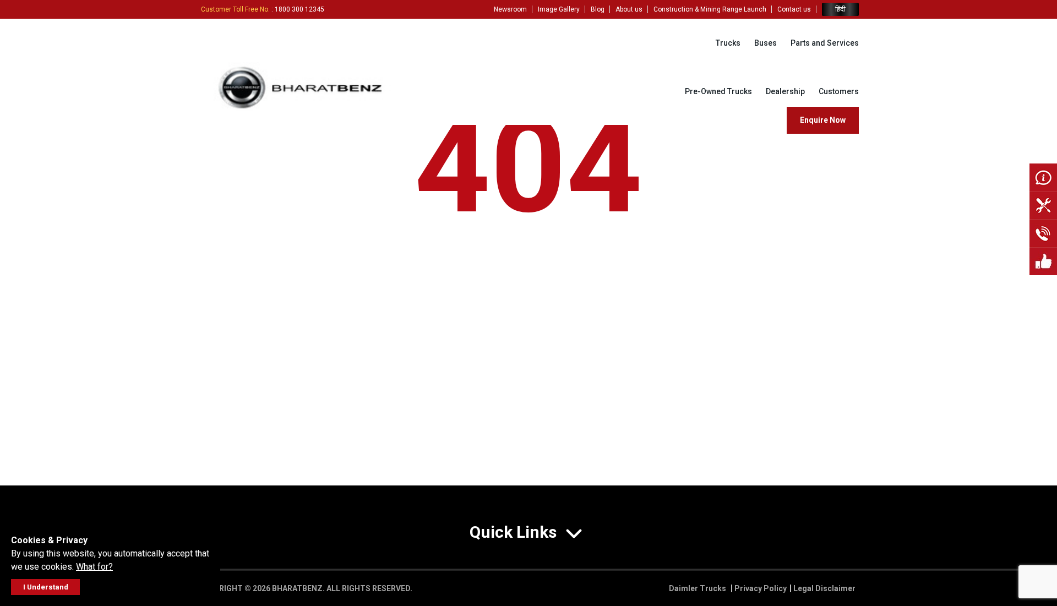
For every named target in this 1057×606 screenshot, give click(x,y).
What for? (94, 566)
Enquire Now (823, 120)
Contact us (794, 9)
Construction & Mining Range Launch (709, 9)
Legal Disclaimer (824, 588)
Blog (597, 9)
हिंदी (840, 9)
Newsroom (510, 9)
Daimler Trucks (698, 588)
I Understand (45, 587)
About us (628, 9)
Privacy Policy (760, 588)
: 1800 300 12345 (262, 9)
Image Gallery (559, 9)
